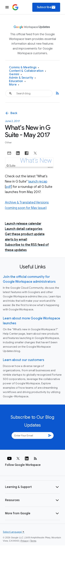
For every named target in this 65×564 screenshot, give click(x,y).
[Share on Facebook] (26, 153)
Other (8, 142)
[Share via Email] (9, 153)
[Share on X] (35, 153)
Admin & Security (22, 78)
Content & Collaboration (27, 71)
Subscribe (46, 7)
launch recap (37, 181)
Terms (33, 541)
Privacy (24, 541)
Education (17, 81)
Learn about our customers (23, 360)
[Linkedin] (26, 458)
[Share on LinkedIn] (18, 153)
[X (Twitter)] (18, 458)
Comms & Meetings (24, 67)
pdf (8, 187)
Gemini (15, 74)
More (14, 84)
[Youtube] (9, 458)
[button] (32, 487)
